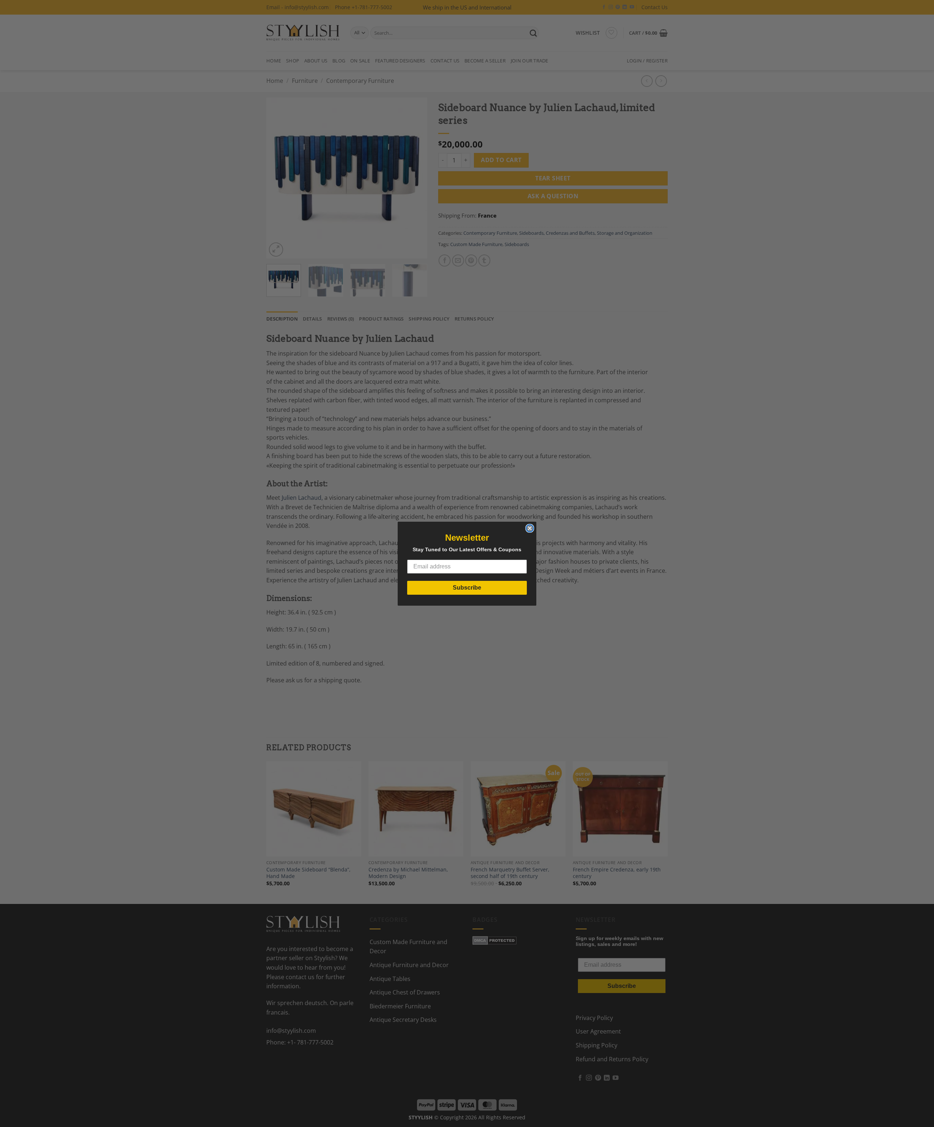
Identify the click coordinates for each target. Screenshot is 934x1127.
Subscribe (467, 587)
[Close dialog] (529, 528)
